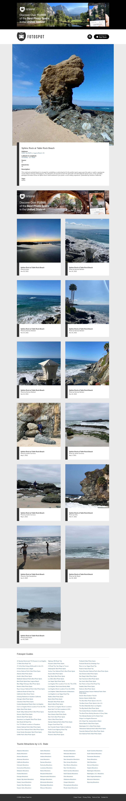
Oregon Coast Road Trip (55, 724)
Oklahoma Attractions (70, 779)
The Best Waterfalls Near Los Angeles (90, 706)
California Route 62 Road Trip (25, 691)
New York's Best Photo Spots (56, 717)
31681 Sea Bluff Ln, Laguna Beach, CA (32, 153)
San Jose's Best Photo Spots (87, 681)
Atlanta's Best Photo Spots (24, 673)
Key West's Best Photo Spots (56, 676)
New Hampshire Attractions (71, 759)
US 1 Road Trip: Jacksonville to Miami (90, 721)
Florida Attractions (22, 773)
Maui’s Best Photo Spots (55, 699)
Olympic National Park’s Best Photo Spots (60, 722)
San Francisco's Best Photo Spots (89, 678)
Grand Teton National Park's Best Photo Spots (30, 729)
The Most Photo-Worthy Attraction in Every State (93, 713)
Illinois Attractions (45, 753)
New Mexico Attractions (70, 765)
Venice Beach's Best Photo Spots (89, 723)
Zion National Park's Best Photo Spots (90, 733)
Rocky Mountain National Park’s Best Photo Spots (93, 671)
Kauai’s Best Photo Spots (55, 673)
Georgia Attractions (22, 776)
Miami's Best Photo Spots (55, 704)
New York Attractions (70, 768)
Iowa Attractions (45, 759)
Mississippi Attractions (46, 785)
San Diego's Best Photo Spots (88, 676)
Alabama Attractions (23, 750)
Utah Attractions (91, 762)
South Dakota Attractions (94, 753)
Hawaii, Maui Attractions (24, 785)
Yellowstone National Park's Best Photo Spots (92, 728)
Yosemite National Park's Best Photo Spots (91, 731)
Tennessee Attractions (93, 756)
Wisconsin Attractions (93, 779)
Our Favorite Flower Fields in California (59, 727)
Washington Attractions (93, 770)
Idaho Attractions (45, 750)
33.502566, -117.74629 (28, 157)
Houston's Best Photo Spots (56, 663)
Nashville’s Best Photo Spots (56, 712)
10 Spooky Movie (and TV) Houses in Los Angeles (31, 661)
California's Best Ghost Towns (25, 694)
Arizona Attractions (22, 756)
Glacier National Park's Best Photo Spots (29, 727)
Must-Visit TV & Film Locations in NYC (59, 709)
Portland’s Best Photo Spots (87, 661)
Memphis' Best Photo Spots (56, 701)
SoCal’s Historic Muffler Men (87, 698)
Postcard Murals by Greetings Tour (89, 663)
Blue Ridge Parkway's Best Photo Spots (28, 684)
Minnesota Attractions (46, 782)
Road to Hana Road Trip (86, 668)
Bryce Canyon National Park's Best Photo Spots (31, 689)
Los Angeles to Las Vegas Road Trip (58, 694)
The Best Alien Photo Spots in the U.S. (90, 700)
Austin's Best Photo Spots (24, 676)
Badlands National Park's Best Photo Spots (29, 678)
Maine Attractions (45, 770)
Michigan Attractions (46, 779)
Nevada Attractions (69, 756)
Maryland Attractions (46, 773)
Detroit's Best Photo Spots (24, 717)
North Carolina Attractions (71, 770)
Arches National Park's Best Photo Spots (28, 671)
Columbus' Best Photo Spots (25, 701)
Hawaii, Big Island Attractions (25, 779)
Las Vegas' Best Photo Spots (56, 681)
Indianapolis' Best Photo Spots (57, 668)
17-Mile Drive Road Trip (24, 663)
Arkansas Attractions (23, 759)
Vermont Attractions (92, 765)
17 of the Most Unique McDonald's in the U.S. (30, 666)
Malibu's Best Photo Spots (55, 696)
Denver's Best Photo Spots (24, 714)
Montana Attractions (69, 750)
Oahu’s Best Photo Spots (55, 719)
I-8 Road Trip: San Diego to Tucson (58, 666)
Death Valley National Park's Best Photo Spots (30, 712)
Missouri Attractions (46, 788)
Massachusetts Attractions (48, 776)
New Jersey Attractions (70, 762)
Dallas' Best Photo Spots (24, 709)
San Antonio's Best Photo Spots (88, 673)
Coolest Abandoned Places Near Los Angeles (30, 704)
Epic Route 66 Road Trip (24, 722)
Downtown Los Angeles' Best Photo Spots (29, 719)
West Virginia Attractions (94, 776)
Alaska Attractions (22, 753)
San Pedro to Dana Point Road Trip (89, 684)
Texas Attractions (92, 759)
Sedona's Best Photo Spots (87, 689)
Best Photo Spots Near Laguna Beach (28, 681)
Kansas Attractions (45, 762)
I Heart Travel (77, 797)
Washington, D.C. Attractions (95, 773)
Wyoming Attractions (93, 782)
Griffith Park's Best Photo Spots (26, 734)
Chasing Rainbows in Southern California (29, 696)
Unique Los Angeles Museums (88, 718)
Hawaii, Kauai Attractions (24, 782)
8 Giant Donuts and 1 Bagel (25, 668)
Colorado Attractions (23, 765)
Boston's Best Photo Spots (24, 686)
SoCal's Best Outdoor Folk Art (88, 695)
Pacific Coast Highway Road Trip (57, 729)
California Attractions (23, 762)
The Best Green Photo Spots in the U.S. (90, 703)
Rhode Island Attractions (71, 788)
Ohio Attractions (68, 776)
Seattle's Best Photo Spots (87, 686)
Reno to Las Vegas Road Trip (87, 666)
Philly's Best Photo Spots (55, 732)
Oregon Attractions (69, 782)
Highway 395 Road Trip (55, 661)
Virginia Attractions (92, 768)
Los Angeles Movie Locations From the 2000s (61, 689)
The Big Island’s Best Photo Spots (89, 708)
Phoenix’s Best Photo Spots (56, 734)
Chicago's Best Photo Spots (25, 699)
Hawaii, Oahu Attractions (24, 788)
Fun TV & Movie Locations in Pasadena (28, 724)
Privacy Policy (87, 797)
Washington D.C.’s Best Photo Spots (89, 726)
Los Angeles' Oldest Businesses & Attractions (61, 691)
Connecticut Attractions (23, 768)
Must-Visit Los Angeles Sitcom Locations (60, 706)
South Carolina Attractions (94, 750)
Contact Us (104, 797)
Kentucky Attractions (46, 765)
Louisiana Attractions (46, 768)
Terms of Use (96, 797)
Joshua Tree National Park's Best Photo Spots (61, 671)
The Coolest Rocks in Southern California (91, 711)
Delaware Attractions (23, 770)
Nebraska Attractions (70, 753)
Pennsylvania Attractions (71, 785)
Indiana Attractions (45, 756)
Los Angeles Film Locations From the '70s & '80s (62, 684)
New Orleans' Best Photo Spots (57, 714)
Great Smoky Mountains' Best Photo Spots (29, 732)
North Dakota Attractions (71, 773)
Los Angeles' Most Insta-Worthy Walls (59, 686)
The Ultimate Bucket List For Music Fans (91, 716)
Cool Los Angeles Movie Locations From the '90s (31, 706)
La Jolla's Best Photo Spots (56, 678)
